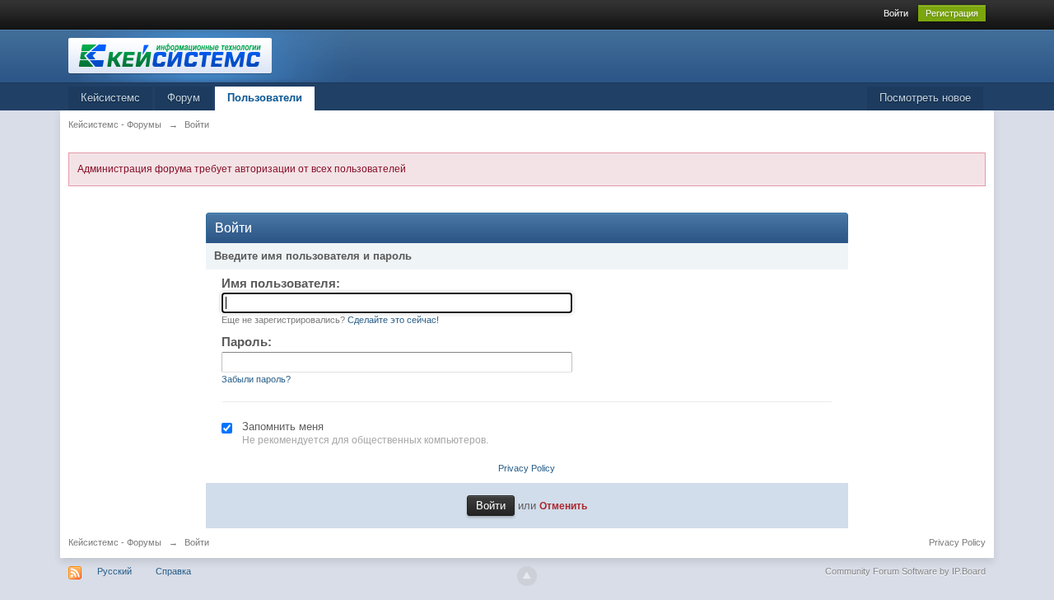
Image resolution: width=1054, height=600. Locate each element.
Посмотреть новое (925, 97)
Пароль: (247, 342)
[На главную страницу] (215, 55)
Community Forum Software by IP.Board (905, 571)
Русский (114, 571)
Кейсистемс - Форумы (114, 542)
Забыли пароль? (256, 379)
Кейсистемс (110, 97)
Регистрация (952, 13)
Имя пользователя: (281, 283)
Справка (173, 571)
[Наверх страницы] (527, 576)
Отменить (563, 505)
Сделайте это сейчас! (393, 320)
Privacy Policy (526, 468)
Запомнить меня (283, 426)
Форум (183, 97)
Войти (896, 13)
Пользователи (264, 97)
